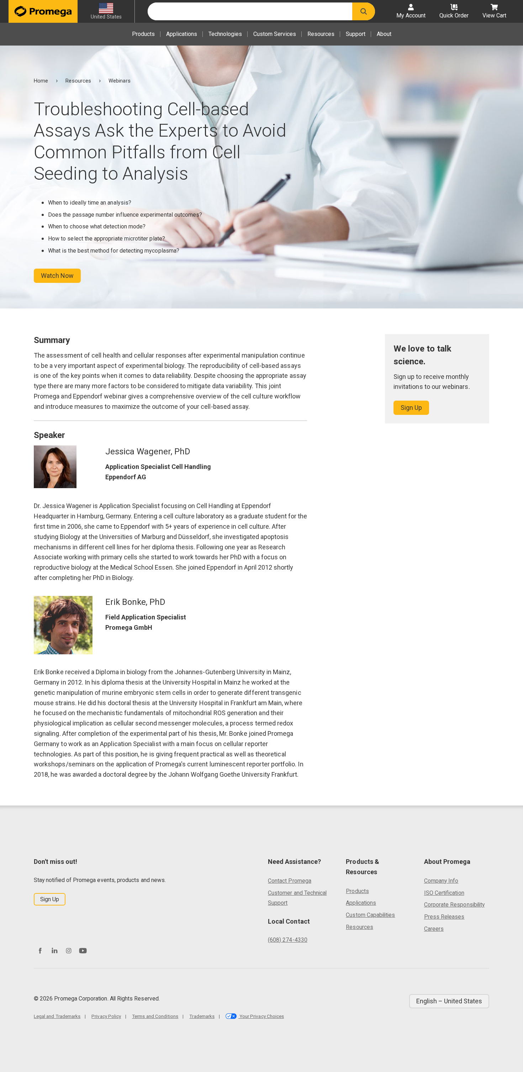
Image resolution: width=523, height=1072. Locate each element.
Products (143, 34)
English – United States (449, 1001)
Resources (320, 34)
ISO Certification (444, 892)
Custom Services (274, 34)
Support (355, 34)
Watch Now (57, 275)
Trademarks (202, 1016)
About (384, 34)
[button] (363, 11)
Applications (181, 34)
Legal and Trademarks (57, 1016)
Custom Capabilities (370, 915)
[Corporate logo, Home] (43, 11)
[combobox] (250, 11)
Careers (434, 928)
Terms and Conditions (155, 1016)
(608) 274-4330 (287, 939)
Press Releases (444, 916)
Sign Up (411, 407)
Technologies (225, 34)
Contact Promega (289, 880)
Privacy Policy (106, 1016)
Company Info (441, 880)
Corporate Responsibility (454, 904)
